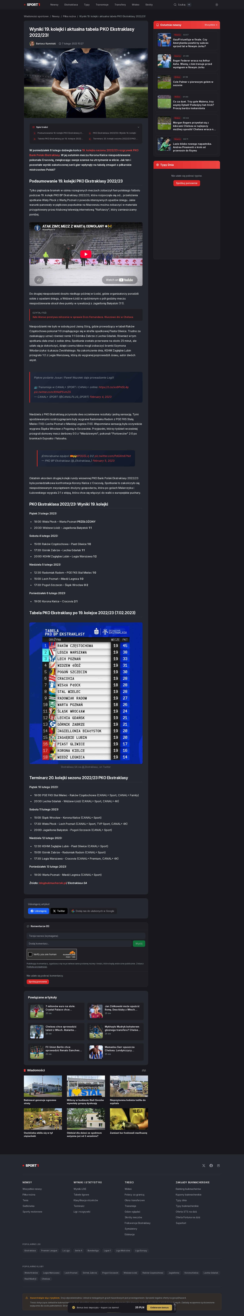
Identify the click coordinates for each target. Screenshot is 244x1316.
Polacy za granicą (134, 1194)
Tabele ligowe (81, 1194)
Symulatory (131, 1228)
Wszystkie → (211, 25)
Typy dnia (181, 1200)
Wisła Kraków (31, 1273)
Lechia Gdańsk (211, 1273)
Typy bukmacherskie (187, 1206)
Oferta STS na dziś (186, 1211)
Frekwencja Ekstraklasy (138, 1223)
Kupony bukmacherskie (188, 1194)
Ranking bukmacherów (188, 1188)
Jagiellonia (174, 1273)
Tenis (25, 1200)
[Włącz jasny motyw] (216, 4)
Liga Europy (141, 1250)
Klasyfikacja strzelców (86, 1200)
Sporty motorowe (32, 1211)
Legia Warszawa (51, 1273)
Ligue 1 (107, 1250)
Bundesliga (93, 1250)
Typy (87, 4)
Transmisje (102, 4)
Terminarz (79, 1206)
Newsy (54, 4)
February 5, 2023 (103, 460)
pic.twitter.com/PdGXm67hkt (113, 456)
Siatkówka (28, 1206)
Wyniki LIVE (80, 1188)
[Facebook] (211, 1166)
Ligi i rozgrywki (82, 1211)
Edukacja (130, 1234)
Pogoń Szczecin (110, 1273)
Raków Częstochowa (153, 1273)
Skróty (149, 4)
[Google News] (218, 1166)
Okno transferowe (135, 1200)
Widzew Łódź (130, 1273)
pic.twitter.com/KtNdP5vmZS (52, 392)
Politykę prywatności (37, 967)
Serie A (78, 1250)
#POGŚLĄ (82, 456)
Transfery (120, 4)
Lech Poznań (71, 1273)
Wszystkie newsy (32, 1188)
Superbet (181, 1223)
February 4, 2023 (100, 396)
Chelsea (46, 1279)
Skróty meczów (133, 1217)
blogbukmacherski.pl (52, 883)
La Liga (66, 1250)
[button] (86, 693)
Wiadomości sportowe (36, 16)
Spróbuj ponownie (38, 981)
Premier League (49, 1250)
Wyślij (139, 943)
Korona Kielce (191, 1273)
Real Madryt (30, 1279)
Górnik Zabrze (90, 1273)
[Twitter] (204, 1166)
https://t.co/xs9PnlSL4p (114, 387)
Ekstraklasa (71, 4)
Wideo (135, 4)
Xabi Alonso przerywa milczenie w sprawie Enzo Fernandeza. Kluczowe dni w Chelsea (83, 317)
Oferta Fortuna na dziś (188, 1217)
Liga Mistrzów (123, 1250)
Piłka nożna (69, 16)
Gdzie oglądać (132, 1211)
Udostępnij (40, 911)
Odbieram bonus (159, 1307)
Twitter (61, 911)
